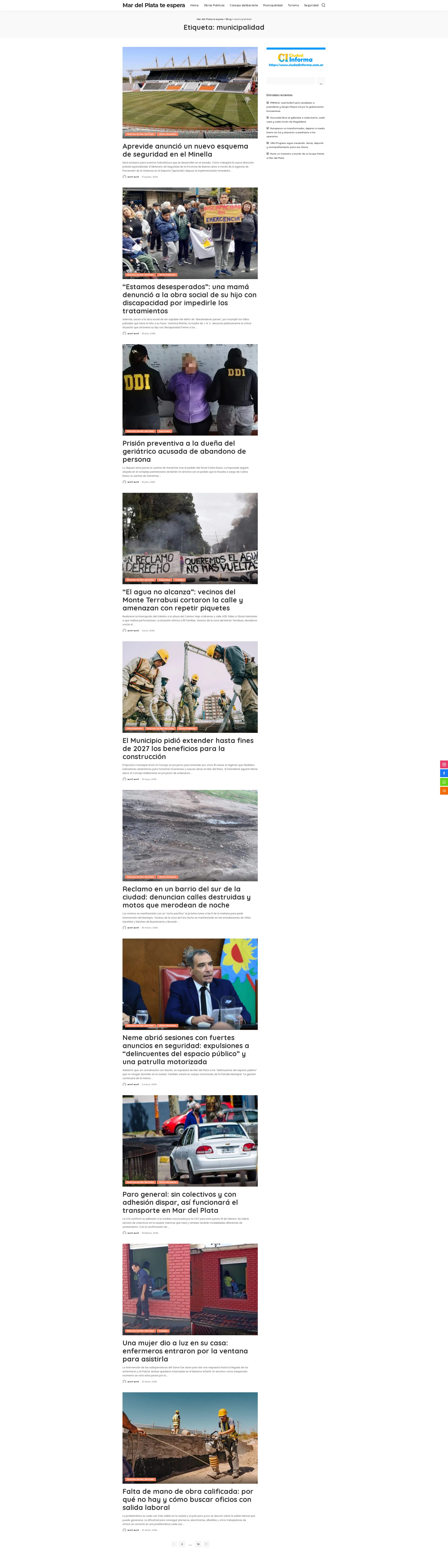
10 (198, 1544)
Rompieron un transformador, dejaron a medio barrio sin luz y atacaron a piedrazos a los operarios (296, 132)
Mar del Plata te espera (153, 5)
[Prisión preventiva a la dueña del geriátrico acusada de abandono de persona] (190, 390)
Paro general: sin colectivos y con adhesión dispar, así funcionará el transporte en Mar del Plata (180, 1202)
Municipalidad (134, 728)
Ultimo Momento (167, 134)
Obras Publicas (167, 274)
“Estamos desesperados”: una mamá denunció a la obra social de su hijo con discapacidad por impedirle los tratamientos (189, 298)
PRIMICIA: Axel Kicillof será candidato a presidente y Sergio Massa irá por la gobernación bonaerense (295, 106)
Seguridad (164, 431)
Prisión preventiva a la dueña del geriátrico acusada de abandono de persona (184, 451)
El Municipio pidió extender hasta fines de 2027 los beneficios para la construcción (188, 748)
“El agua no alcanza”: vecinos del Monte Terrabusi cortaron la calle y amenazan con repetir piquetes (182, 599)
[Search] (323, 5)
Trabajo (179, 580)
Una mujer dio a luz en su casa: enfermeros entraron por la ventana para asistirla (185, 1350)
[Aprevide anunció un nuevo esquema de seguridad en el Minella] (190, 92)
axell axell (133, 177)
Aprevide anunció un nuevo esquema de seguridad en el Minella (185, 150)
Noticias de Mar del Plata (140, 134)
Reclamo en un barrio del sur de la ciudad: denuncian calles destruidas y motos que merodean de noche (186, 896)
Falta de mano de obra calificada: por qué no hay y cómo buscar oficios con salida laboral (187, 1499)
